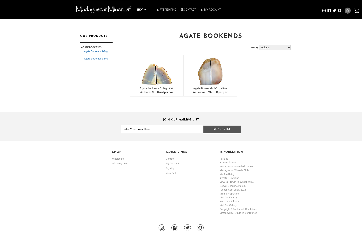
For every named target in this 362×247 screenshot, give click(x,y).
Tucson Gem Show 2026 (233, 189)
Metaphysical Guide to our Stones (238, 212)
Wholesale (118, 158)
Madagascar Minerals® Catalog (237, 166)
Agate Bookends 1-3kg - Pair (157, 88)
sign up (170, 168)
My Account (212, 9)
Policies (224, 158)
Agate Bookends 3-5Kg (96, 58)
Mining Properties (229, 193)
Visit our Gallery (228, 205)
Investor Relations (229, 178)
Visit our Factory (228, 197)
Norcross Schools (229, 201)
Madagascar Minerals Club (234, 170)
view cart (171, 173)
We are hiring (227, 174)
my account (172, 163)
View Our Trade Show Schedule (237, 182)
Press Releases (228, 162)
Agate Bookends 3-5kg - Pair (210, 88)
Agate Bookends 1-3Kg (96, 51)
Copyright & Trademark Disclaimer (238, 209)
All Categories (119, 163)
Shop (140, 9)
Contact (189, 9)
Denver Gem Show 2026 (232, 185)
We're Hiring (168, 9)
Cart (356, 10)
